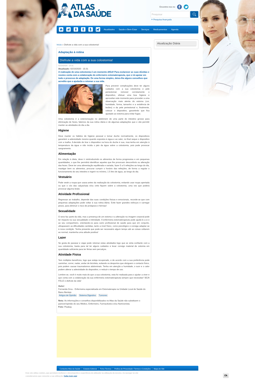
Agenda (174, 29)
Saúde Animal (98, 29)
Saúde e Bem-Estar (128, 29)
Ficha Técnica (105, 369)
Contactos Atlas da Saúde (70, 369)
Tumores (103, 295)
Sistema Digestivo (87, 295)
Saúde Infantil (68, 29)
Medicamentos (160, 29)
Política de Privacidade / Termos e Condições (132, 369)
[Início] (84, 11)
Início (59, 44)
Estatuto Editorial (90, 369)
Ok (225, 375)
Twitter (186, 7)
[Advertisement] (104, 337)
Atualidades (109, 29)
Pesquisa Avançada (162, 19)
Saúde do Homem (83, 29)
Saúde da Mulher (76, 29)
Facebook (179, 7)
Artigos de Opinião (67, 295)
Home (61, 29)
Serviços (145, 29)
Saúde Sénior (90, 29)
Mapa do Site (159, 369)
